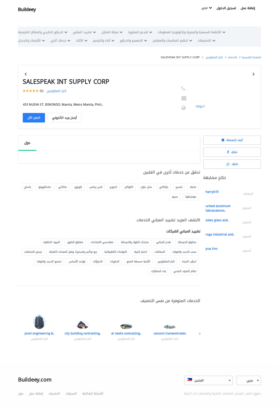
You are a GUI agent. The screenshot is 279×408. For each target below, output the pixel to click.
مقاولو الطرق (75, 242)
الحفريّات (97, 261)
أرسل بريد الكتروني (64, 118)
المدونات (71, 393)
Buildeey (27, 9)
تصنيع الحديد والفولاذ (48, 261)
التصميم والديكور (131, 40)
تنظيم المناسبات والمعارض (170, 40)
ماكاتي (62, 187)
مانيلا (193, 187)
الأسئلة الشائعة (92, 393)
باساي (27, 187)
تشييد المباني (82, 32)
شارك (234, 152)
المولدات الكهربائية (115, 251)
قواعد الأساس (77, 261)
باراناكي (163, 187)
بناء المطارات (158, 271)
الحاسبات (54, 393)
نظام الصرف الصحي (184, 271)
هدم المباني (163, 242)
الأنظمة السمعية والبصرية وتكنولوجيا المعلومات (189, 32)
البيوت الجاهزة (51, 242)
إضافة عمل (248, 8)
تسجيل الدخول (226, 8)
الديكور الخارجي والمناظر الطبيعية (40, 32)
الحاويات (114, 261)
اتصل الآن (34, 118)
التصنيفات (204, 40)
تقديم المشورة (138, 32)
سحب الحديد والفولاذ (184, 251)
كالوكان (129, 187)
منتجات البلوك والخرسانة (135, 242)
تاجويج (113, 187)
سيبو (175, 196)
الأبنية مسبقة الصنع (138, 261)
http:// (200, 106)
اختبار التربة (140, 251)
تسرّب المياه (189, 261)
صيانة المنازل (110, 32)
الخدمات (232, 57)
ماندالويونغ (44, 187)
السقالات (159, 251)
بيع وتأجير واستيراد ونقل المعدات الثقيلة (73, 251)
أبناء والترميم (101, 40)
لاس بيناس (95, 187)
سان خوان (146, 187)
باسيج (179, 187)
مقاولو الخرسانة (187, 242)
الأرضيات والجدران (29, 40)
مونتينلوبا (190, 196)
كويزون (78, 187)
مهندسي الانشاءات (102, 242)
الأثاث (79, 40)
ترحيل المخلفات (33, 251)
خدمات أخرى (58, 40)
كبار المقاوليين (214, 57)
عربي (205, 8)
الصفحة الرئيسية (251, 57)
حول (20, 393)
